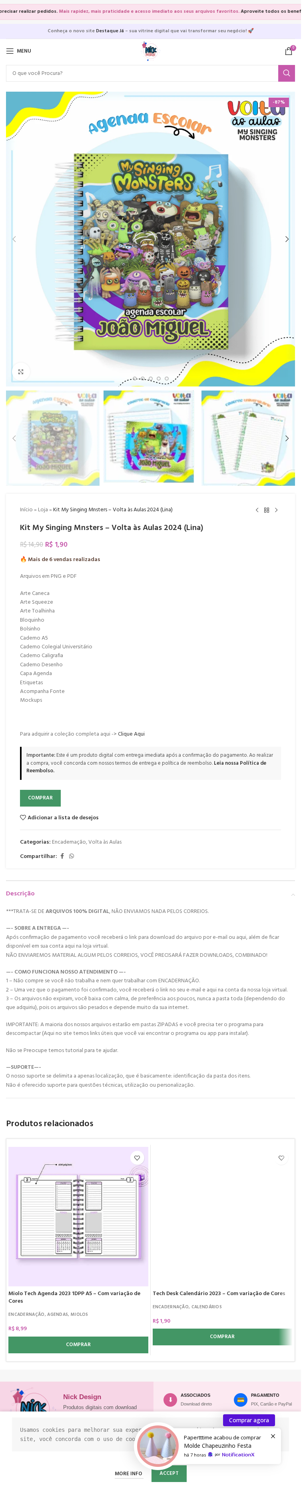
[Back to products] (266, 510)
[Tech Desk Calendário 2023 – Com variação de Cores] (223, 1216)
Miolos (79, 1314)
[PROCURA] (286, 73)
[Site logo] (151, 51)
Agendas (57, 1314)
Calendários (206, 1307)
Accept (169, 1473)
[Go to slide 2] (135, 379)
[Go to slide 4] (151, 379)
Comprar (40, 798)
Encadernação (69, 842)
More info (129, 1474)
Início (26, 509)
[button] (14, 239)
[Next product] (276, 510)
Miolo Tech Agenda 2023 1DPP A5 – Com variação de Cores (74, 1297)
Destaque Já (110, 31)
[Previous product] (257, 510)
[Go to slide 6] (167, 379)
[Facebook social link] (62, 856)
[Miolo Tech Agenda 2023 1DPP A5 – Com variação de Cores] (78, 1216)
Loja (43, 509)
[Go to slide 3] (143, 379)
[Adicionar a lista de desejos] (137, 1158)
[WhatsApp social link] (71, 856)
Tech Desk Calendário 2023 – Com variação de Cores (219, 1293)
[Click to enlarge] (21, 372)
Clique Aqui (131, 734)
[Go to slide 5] (159, 379)
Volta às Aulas (105, 842)
